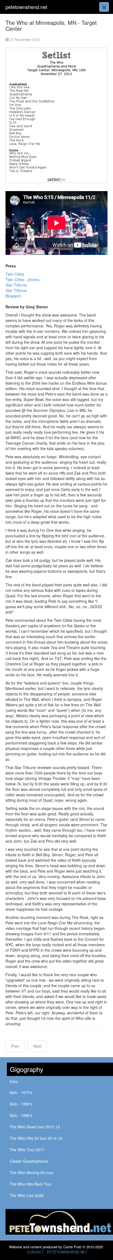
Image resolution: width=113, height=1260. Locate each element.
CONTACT (35, 1252)
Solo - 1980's (21, 1104)
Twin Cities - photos (22, 279)
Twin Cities (14, 274)
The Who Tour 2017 (27, 1149)
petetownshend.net (26, 6)
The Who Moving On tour (31, 1172)
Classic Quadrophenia (29, 1161)
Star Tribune (16, 285)
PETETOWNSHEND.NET (67, 1252)
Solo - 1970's (21, 1092)
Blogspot (13, 296)
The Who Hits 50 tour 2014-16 (36, 1138)
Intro (14, 1081)
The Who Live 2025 (27, 1195)
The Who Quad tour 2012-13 (35, 1126)
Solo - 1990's (21, 1115)
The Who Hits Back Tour (31, 1184)
